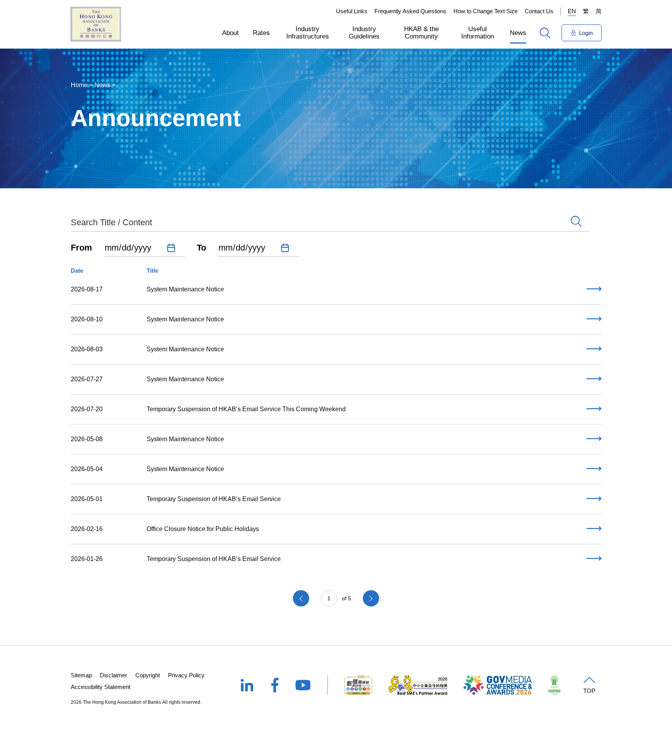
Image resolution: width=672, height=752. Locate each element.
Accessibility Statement (100, 687)
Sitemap (81, 675)
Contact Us (539, 11)
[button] (230, 32)
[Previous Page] (301, 598)
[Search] (545, 33)
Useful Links (352, 11)
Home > (82, 85)
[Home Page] (96, 24)
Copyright (147, 675)
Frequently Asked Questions (410, 11)
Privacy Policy (186, 675)
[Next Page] (371, 598)
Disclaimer (113, 675)
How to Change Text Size (485, 11)
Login (586, 33)
